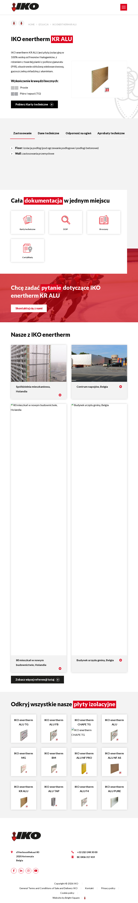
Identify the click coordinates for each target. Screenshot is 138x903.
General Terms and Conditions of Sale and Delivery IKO (48, 888)
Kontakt (89, 888)
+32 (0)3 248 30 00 (87, 852)
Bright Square (72, 897)
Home (31, 24)
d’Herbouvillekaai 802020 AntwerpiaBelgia (27, 856)
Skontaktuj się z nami (28, 308)
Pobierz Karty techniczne (32, 104)
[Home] (59, 7)
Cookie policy (67, 892)
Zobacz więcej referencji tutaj (35, 679)
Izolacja (43, 24)
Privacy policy (108, 888)
